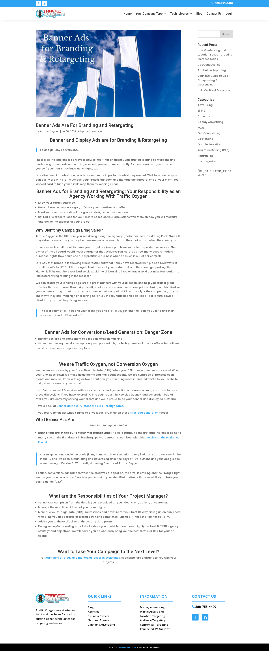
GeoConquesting (209, 64)
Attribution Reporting (212, 70)
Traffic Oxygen (49, 131)
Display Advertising (91, 131)
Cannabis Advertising (101, 624)
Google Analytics (209, 144)
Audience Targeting (152, 620)
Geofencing (205, 139)
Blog (199, 13)
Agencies (93, 611)
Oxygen (132, 647)
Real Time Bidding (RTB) (213, 150)
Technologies (179, 13)
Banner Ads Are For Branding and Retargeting (85, 125)
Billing (201, 110)
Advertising (205, 105)
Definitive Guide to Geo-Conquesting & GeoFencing (214, 80)
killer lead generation (144, 413)
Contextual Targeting (154, 624)
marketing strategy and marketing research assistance (82, 558)
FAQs (201, 127)
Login (229, 13)
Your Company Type (149, 13)
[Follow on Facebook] (38, 3)
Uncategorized (207, 161)
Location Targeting (152, 616)
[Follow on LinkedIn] (44, 3)
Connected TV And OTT (155, 629)
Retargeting (206, 156)
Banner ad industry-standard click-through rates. (90, 406)
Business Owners (98, 616)
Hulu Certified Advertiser (214, 90)
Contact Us (214, 13)
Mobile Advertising (152, 611)
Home (128, 13)
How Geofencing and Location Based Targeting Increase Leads (215, 54)
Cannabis (204, 116)
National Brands (98, 620)
